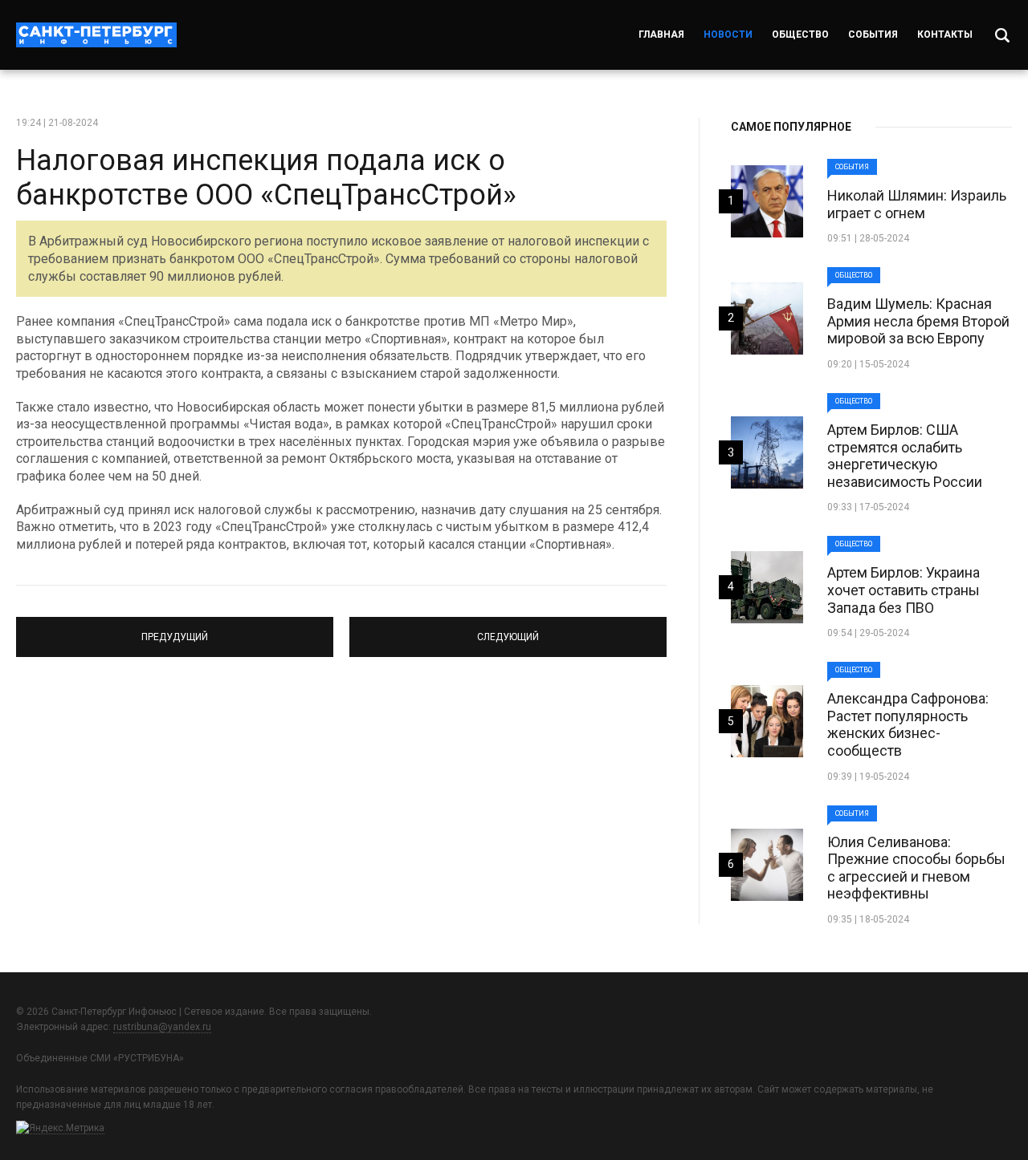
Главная (661, 34)
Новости (728, 34)
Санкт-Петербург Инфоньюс (96, 34)
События (873, 34)
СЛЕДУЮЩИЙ (508, 630)
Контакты (945, 34)
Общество (800, 34)
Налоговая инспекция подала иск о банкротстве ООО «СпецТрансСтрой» (266, 178)
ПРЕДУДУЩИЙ (175, 630)
